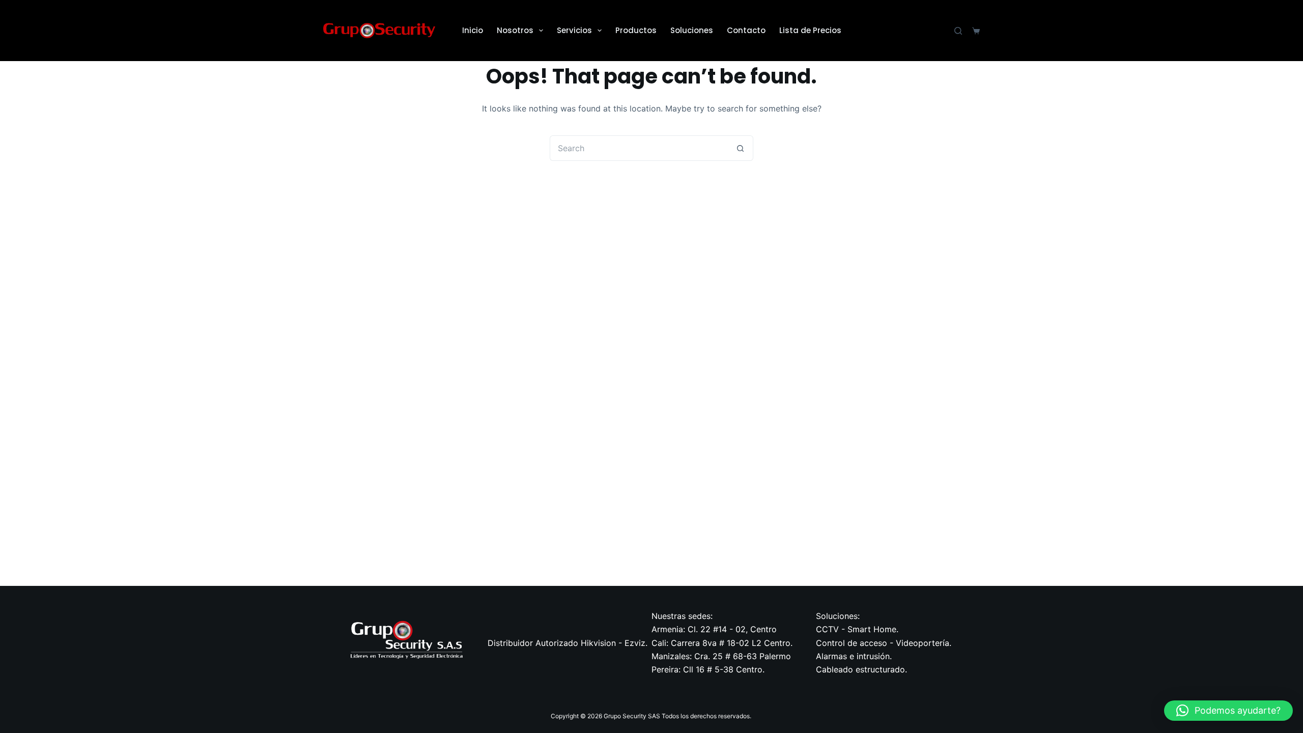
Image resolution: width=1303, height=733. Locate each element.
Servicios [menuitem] (574, 30)
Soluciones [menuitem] (691, 30)
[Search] (958, 31)
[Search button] (740, 148)
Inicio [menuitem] (472, 30)
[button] (1228, 710)
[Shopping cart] (976, 31)
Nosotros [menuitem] (515, 30)
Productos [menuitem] (636, 30)
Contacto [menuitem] (746, 30)
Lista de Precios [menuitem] (810, 30)
